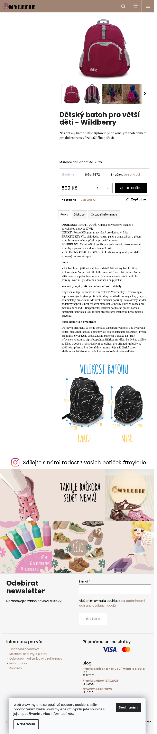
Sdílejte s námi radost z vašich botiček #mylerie (84, 462)
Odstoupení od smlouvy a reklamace (36, 659)
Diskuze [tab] (79, 214)
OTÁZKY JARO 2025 (97, 689)
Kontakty (15, 668)
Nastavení (26, 724)
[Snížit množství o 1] (88, 188)
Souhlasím (128, 707)
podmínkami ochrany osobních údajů (112, 603)
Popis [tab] (64, 214)
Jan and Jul (132, 174)
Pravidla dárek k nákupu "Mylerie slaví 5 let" (114, 670)
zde (70, 713)
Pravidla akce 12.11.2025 (101, 680)
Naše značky (18, 663)
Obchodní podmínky (24, 649)
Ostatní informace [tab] (104, 214)
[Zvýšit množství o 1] (107, 188)
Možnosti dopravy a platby (28, 654)
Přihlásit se (93, 619)
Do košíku (133, 188)
